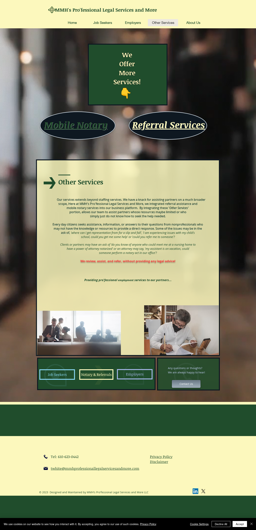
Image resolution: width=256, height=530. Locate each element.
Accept (240, 524)
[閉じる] (251, 524)
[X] (203, 491)
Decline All (221, 524)
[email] (45, 468)
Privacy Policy (148, 524)
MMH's (64, 10)
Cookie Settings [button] (199, 524)
